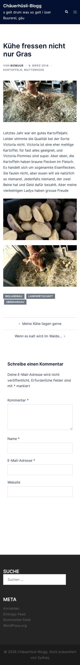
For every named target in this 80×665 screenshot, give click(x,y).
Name (13, 438)
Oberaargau (15, 302)
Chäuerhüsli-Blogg (22, 5)
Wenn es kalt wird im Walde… (38, 336)
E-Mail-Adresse (21, 460)
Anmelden (11, 608)
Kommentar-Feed (17, 620)
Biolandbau (13, 296)
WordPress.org (15, 625)
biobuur (16, 65)
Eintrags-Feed (14, 614)
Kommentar (18, 400)
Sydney (43, 657)
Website (13, 482)
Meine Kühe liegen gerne (41, 323)
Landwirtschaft (40, 296)
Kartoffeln (12, 69)
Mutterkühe (34, 69)
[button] (66, 12)
